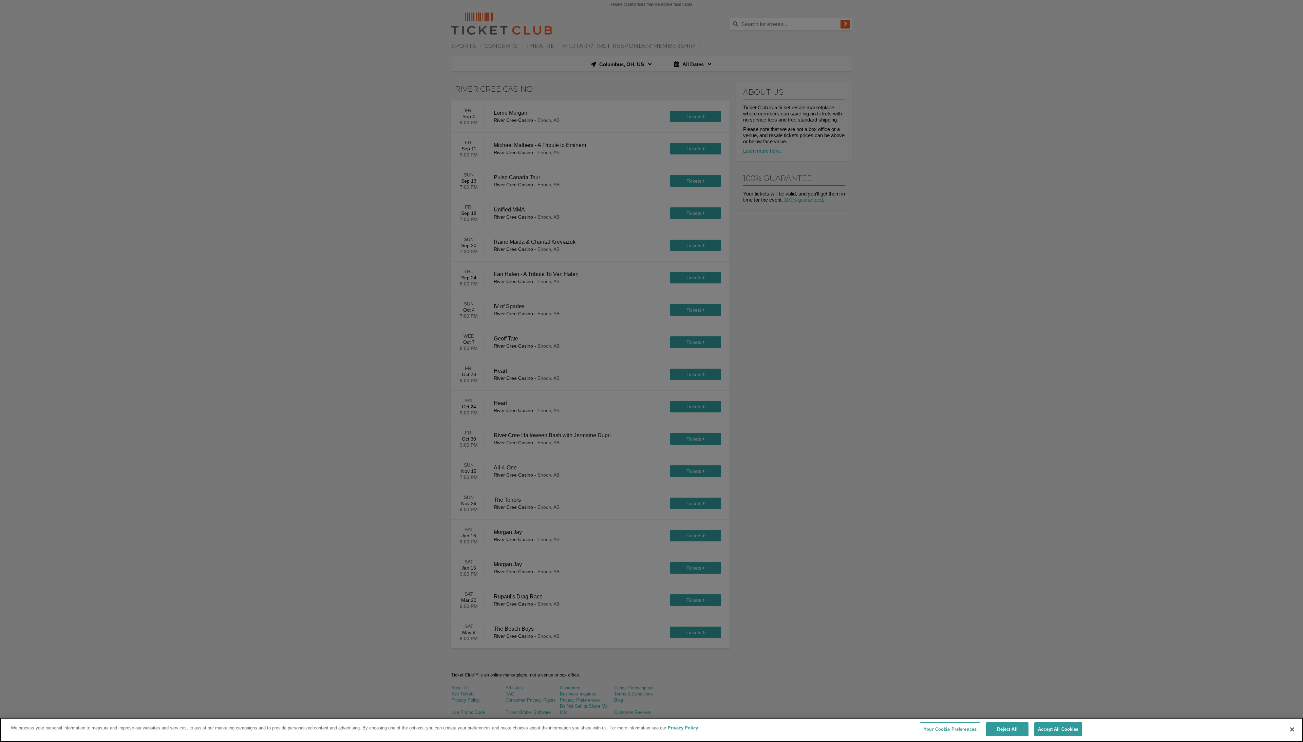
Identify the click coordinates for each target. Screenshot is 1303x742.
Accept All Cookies (1058, 729)
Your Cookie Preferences (950, 729)
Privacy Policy (683, 727)
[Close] (1292, 729)
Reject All (1007, 729)
